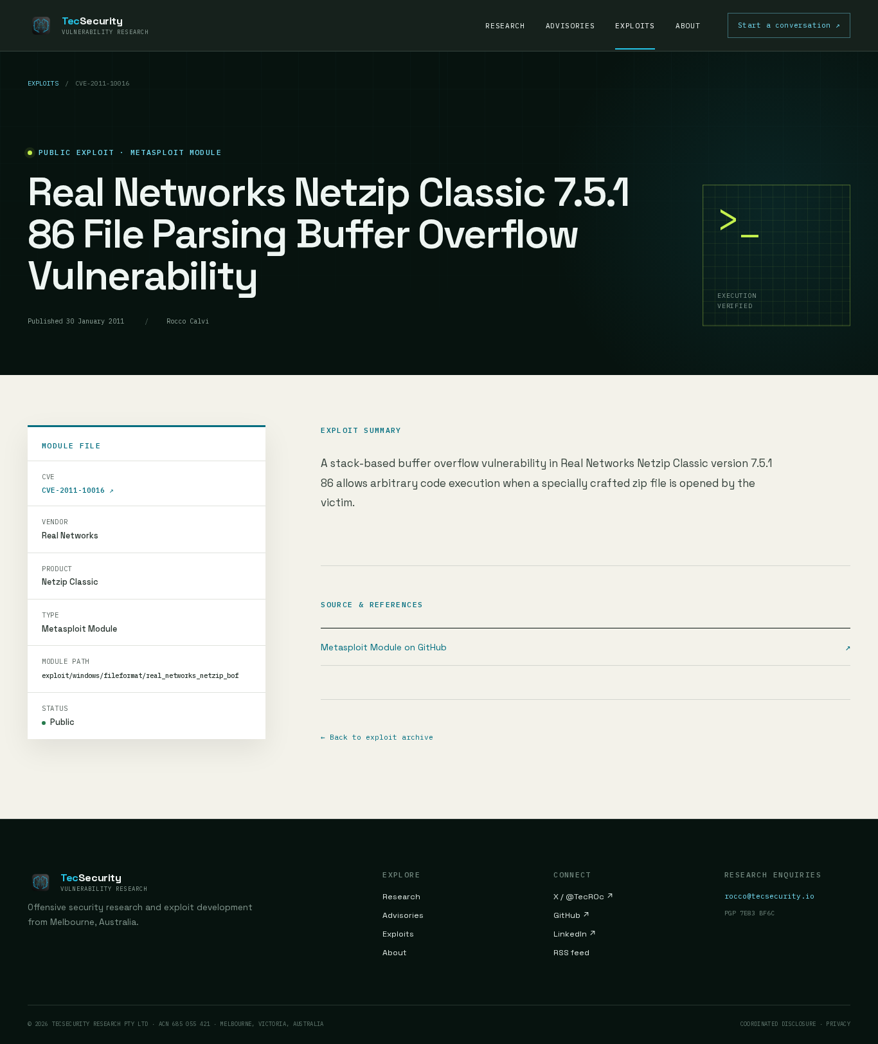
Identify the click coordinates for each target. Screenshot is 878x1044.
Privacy (838, 1023)
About (688, 25)
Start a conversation (789, 25)
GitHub (571, 915)
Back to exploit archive (377, 737)
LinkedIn (574, 934)
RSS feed (571, 953)
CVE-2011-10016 (78, 490)
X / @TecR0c (583, 897)
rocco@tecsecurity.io (769, 896)
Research (504, 25)
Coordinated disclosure (778, 1023)
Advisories (570, 25)
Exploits (634, 25)
